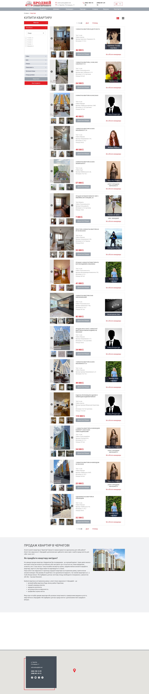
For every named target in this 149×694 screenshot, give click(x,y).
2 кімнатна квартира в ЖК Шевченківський (84, 296)
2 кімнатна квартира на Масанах (87, 95)
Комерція (69, 9)
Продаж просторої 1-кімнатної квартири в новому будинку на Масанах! (86, 330)
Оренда (83, 9)
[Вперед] (72, 38)
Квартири (29, 9)
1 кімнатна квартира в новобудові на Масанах (87, 463)
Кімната (30, 46)
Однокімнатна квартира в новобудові (85, 497)
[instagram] (39, 677)
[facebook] (32, 677)
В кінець (95, 23)
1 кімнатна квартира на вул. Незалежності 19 (85, 129)
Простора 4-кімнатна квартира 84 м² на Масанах (87, 230)
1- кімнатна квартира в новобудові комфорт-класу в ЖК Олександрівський (88, 430)
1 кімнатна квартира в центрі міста (88, 29)
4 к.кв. (30, 44)
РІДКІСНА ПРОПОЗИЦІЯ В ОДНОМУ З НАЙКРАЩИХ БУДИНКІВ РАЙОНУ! (87, 395)
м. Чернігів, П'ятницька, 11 (66, 5)
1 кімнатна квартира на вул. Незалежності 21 (85, 362)
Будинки (43, 9)
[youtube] (35, 677)
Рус (120, 4)
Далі (87, 23)
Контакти (117, 9)
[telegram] (42, 677)
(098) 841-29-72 (101, 4)
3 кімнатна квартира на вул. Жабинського (85, 162)
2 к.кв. (30, 40)
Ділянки (56, 9)
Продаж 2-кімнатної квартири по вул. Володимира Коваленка (87, 263)
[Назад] (51, 38)
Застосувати (36, 83)
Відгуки (106, 9)
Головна (26, 13)
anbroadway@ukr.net (64, 3)
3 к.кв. (30, 42)
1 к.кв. (30, 37)
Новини (95, 9)
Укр (116, 4)
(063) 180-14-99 (89, 4)
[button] (74, 670)
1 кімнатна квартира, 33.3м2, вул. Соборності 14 (87, 63)
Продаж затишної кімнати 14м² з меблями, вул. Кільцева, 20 (87, 196)
